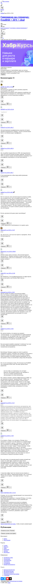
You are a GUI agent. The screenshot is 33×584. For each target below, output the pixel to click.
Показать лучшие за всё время (8, 533)
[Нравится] (2, 97)
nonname (3, 292)
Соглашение (7, 563)
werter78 (3, 273)
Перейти (3, 74)
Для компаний (7, 560)
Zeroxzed (3, 230)
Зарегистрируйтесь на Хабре (8, 524)
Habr (9, 582)
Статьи (5, 545)
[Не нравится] (2, 101)
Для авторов (7, 559)
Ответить (3, 104)
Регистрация (7, 540)
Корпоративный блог (9, 569)
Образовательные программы (11, 574)
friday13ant (3, 492)
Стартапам (6, 575)
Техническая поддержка (16, 581)
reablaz (2, 13)
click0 (2, 86)
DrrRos (2, 127)
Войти (5, 538)
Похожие (12, 530)
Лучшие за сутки (5, 530)
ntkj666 (2, 109)
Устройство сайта (8, 557)
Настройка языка (5, 581)
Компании (6, 549)
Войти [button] (2, 9)
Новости (6, 546)
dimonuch (3, 251)
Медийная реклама (9, 571)
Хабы (5, 548)
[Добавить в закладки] (7, 104)
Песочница (7, 552)
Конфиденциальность (9, 564)
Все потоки (6, 1)
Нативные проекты (9, 572)
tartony (2, 172)
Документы (7, 561)
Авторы (6, 551)
